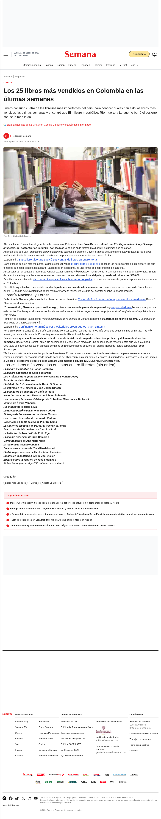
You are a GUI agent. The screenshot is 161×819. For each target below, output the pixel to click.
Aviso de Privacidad (14, 805)
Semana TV (21, 727)
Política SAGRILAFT (71, 744)
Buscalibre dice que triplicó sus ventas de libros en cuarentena (58, 259)
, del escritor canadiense (112, 299)
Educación (44, 721)
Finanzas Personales (49, 733)
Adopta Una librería (51, 483)
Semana (7, 76)
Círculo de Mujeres (48, 750)
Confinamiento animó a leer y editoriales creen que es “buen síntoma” (62, 326)
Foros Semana (46, 727)
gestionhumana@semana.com (111, 752)
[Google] (4, 798)
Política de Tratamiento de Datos (77, 727)
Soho (17, 744)
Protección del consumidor (109, 721)
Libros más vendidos (15, 483)
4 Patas (19, 755)
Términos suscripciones (72, 733)
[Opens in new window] (11, 798)
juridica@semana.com (107, 740)
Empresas (20, 76)
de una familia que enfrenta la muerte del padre (62, 279)
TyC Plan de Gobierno (72, 755)
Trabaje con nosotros (140, 739)
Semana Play (21, 721)
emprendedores (121, 307)
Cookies (134, 750)
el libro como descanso (85, 263)
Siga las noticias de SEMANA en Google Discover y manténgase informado (49, 124)
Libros (34, 483)
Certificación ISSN (70, 750)
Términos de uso (69, 721)
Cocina (42, 744)
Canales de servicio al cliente (144, 733)
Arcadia (19, 738)
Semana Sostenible (48, 755)
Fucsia (18, 750)
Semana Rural (46, 738)
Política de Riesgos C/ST (73, 738)
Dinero (18, 733)
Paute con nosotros (139, 745)
